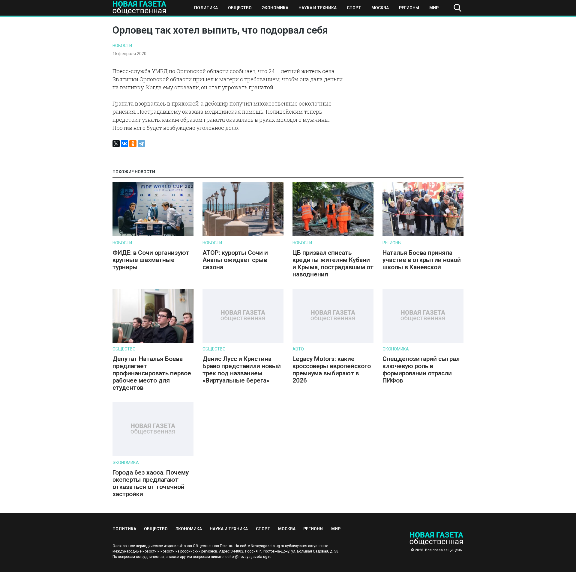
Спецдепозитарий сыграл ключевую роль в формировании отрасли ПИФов (421, 369)
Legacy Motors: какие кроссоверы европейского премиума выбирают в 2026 (331, 369)
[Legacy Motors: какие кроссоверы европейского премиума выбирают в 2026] (333, 341)
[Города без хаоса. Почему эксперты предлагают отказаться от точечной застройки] (153, 454)
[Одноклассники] (132, 143)
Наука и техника (317, 7)
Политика (206, 7)
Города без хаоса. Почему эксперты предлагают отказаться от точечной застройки (150, 483)
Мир (434, 7)
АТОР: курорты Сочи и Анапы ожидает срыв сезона (235, 260)
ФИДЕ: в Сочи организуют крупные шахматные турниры (150, 260)
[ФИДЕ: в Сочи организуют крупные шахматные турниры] (153, 235)
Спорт (354, 7)
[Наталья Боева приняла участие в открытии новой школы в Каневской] (423, 235)
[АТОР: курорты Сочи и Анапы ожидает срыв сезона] (243, 235)
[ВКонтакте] (124, 143)
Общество (240, 7)
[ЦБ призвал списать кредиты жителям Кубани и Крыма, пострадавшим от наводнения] (333, 235)
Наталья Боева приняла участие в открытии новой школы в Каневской (421, 260)
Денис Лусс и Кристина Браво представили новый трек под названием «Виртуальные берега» (241, 369)
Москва (380, 7)
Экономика (275, 7)
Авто (298, 349)
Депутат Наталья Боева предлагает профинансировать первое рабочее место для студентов (151, 373)
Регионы (409, 7)
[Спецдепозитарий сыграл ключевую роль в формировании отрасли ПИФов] (423, 341)
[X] (116, 143)
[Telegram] (141, 143)
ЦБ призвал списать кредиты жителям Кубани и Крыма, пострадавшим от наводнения (333, 263)
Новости (122, 45)
